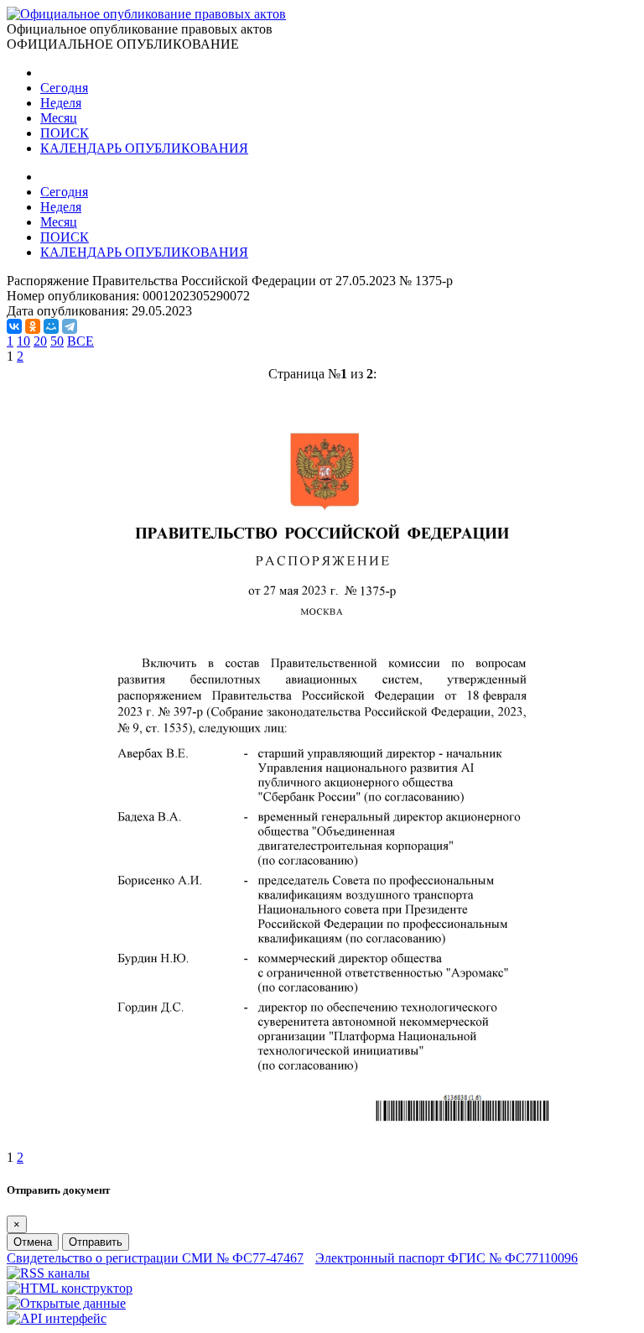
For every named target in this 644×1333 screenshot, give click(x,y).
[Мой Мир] (51, 326)
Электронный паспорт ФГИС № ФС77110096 (446, 1258)
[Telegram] (69, 326)
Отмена (32, 1242)
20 (40, 341)
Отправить (95, 1242)
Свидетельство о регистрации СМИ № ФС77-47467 (155, 1258)
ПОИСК (64, 133)
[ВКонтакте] (14, 326)
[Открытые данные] (66, 1303)
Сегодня (64, 88)
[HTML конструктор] (69, 1288)
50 (57, 341)
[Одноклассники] (32, 326)
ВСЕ (80, 341)
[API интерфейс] (56, 1318)
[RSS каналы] (48, 1273)
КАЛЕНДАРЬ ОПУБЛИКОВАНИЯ (144, 148)
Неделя (60, 103)
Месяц (58, 118)
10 (23, 341)
